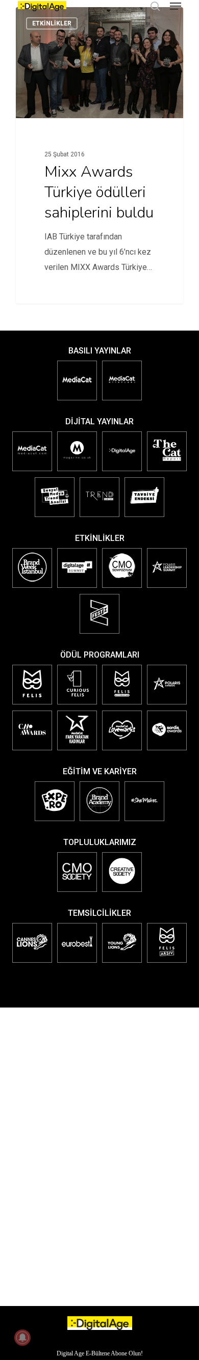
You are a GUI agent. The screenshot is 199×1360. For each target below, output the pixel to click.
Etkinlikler (51, 23)
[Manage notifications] (22, 1337)
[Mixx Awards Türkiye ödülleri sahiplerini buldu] (99, 155)
